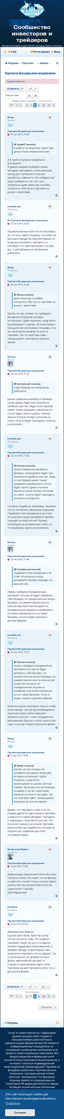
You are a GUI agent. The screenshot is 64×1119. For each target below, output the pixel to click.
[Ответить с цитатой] (50, 117)
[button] (11, 105)
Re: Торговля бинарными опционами (27, 220)
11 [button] (49, 105)
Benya (10, 117)
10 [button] (43, 105)
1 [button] (21, 105)
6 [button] (27, 105)
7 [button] (31, 105)
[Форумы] (32, 9)
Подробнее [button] (13, 1103)
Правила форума (16, 81)
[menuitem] (12, 52)
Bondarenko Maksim (18, 849)
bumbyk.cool (14, 206)
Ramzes (11, 356)
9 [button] (39, 105)
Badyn (10, 267)
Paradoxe (12, 906)
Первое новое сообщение (24, 101)
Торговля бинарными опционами (30, 73)
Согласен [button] (20, 1112)
